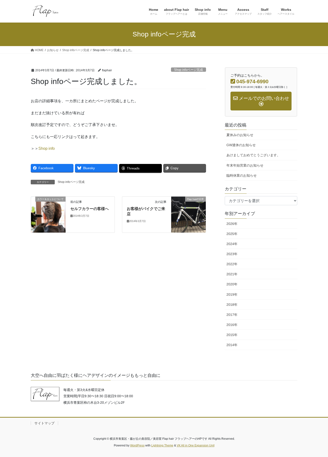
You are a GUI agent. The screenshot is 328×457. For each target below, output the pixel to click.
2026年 (231, 224)
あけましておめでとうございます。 (253, 155)
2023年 (231, 254)
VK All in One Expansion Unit (195, 445)
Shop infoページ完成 (188, 70)
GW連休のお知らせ (241, 145)
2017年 (231, 315)
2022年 (231, 264)
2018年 (231, 305)
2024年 (231, 244)
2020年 (231, 284)
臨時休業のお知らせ (241, 175)
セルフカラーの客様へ (89, 209)
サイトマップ (44, 423)
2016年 (231, 325)
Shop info (46, 148)
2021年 (231, 274)
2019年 (231, 294)
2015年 (231, 335)
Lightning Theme (162, 445)
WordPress (137, 445)
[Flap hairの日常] (188, 214)
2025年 (231, 234)
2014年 (231, 345)
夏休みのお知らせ (239, 135)
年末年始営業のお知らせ (244, 165)
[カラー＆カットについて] (48, 214)
